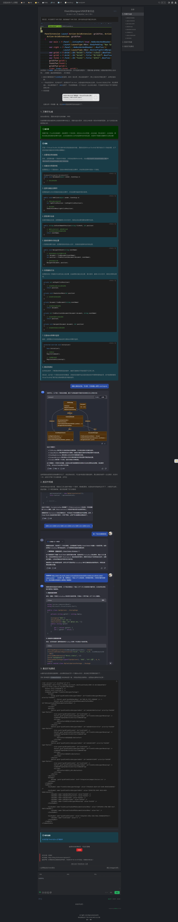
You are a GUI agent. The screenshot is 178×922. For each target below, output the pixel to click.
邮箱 (68, 874)
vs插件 (51, 70)
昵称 (41, 874)
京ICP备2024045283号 (92, 915)
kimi (61, 85)
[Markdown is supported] (40, 892)
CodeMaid (58, 77)
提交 (117, 892)
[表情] (43, 892)
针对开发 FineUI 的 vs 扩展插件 (52, 839)
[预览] (51, 892)
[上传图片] (48, 892)
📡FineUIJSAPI (80, 2)
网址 (95, 874)
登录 (111, 892)
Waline (115, 908)
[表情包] (45, 892)
